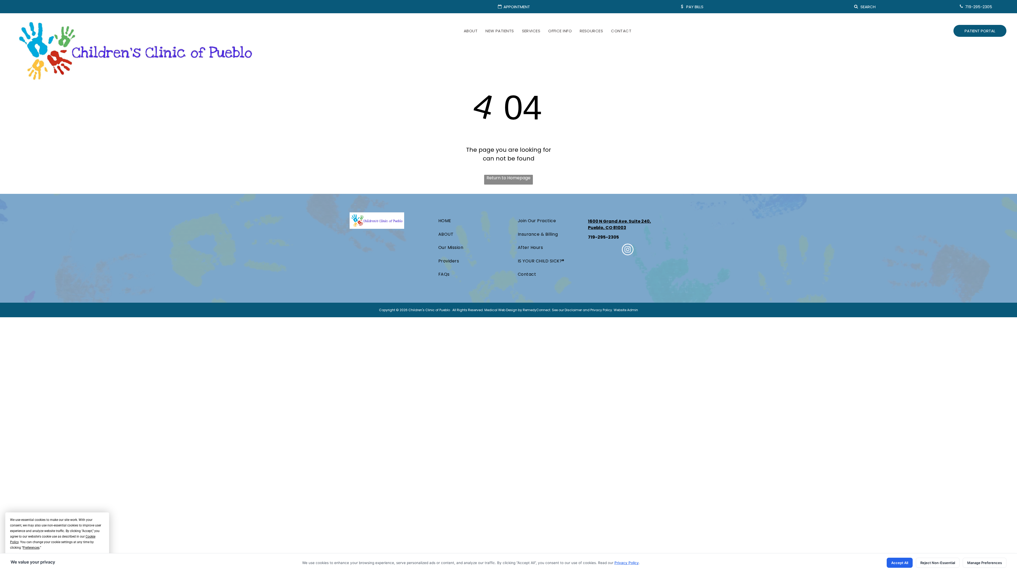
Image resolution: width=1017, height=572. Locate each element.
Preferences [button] (31, 547)
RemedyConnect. (537, 310)
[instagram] (628, 250)
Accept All (899, 563)
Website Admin (626, 310)
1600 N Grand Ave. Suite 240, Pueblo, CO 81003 (619, 224)
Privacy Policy (601, 310)
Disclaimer (573, 310)
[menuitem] (470, 31)
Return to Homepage (508, 178)
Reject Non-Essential (937, 563)
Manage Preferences (984, 563)
